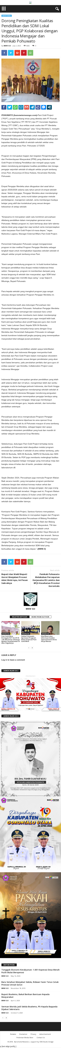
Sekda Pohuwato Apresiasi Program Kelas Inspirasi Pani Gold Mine (28, 638)
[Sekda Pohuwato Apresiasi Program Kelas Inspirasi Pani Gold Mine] (30, 628)
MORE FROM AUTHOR (40, 617)
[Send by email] (20, 107)
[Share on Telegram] (32, 107)
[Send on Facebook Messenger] (43, 107)
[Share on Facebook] (3, 107)
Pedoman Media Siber (24, 1037)
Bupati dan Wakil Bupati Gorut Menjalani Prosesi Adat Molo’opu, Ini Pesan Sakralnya (14, 578)
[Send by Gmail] (26, 107)
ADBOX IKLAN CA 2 (11, 671)
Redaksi (13, 1034)
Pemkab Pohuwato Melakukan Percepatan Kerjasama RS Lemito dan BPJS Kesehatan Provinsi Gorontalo (46, 580)
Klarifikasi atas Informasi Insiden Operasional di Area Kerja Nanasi (49, 638)
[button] (56, 9)
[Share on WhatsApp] (15, 107)
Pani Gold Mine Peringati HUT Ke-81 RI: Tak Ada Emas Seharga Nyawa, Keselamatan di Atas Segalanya (10, 639)
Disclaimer (23, 1034)
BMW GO (7, 46)
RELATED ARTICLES (19, 617)
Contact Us (41, 1037)
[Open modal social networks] (49, 107)
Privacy (33, 1034)
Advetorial (6, 16)
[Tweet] (9, 107)
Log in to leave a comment (13, 660)
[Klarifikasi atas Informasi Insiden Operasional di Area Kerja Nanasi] (50, 628)
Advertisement (45, 1034)
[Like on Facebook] (37, 107)
